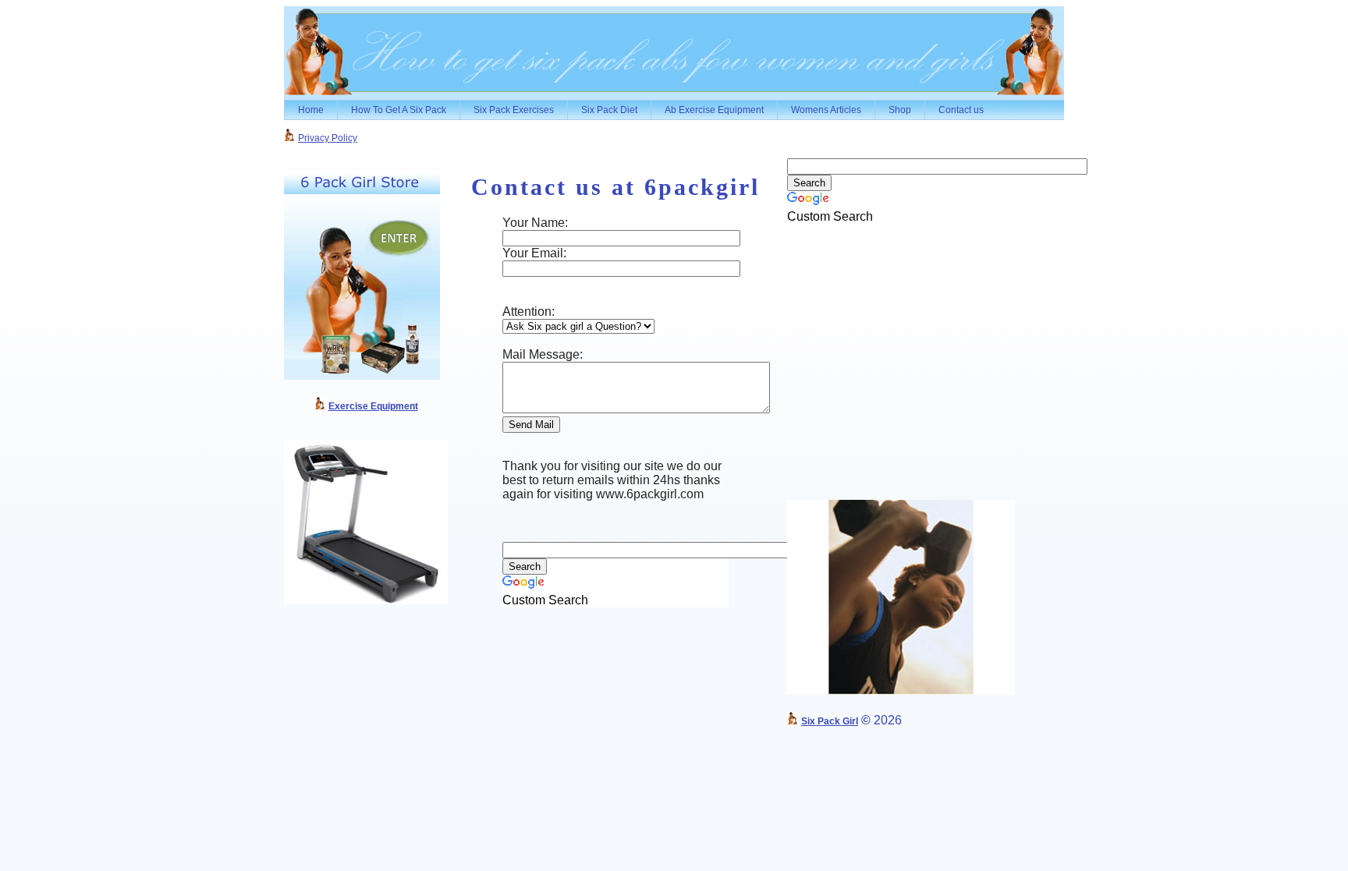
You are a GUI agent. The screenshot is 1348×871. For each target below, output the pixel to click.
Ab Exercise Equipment (714, 109)
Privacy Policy (327, 138)
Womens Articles (826, 109)
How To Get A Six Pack (398, 109)
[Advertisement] (710, 135)
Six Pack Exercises (514, 109)
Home (311, 109)
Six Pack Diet (609, 109)
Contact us (961, 109)
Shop (900, 109)
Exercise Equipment (373, 406)
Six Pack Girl (829, 721)
